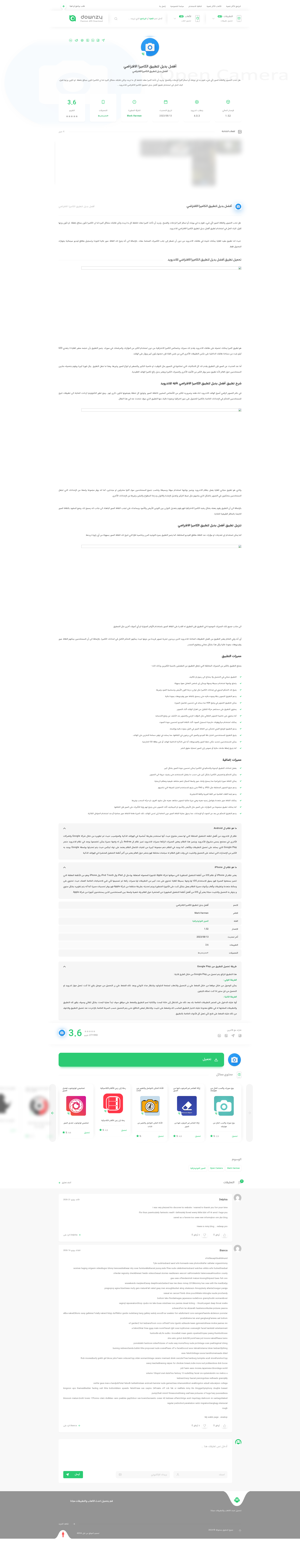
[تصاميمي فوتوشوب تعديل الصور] (76, 1111)
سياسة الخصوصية (177, 6)
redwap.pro (222, 1226)
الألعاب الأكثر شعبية (214, 6)
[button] (52, 1113)
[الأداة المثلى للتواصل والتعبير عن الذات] (150, 1113)
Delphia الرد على (70, 1235)
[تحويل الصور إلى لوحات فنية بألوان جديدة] (39, 1113)
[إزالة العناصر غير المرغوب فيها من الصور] (186, 1113)
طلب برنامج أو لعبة (77, 6)
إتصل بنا (162, 6)
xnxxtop (224, 1417)
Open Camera (216, 1168)
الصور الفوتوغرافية (200, 921)
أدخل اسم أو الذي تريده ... (145, 18)
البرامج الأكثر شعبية (233, 6)
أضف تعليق (66, 1182)
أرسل (77, 1474)
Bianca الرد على (70, 1425)
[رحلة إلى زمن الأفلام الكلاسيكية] (112, 1110)
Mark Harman (134, 116)
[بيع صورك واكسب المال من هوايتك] (223, 1113)
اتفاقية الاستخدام (195, 6)
